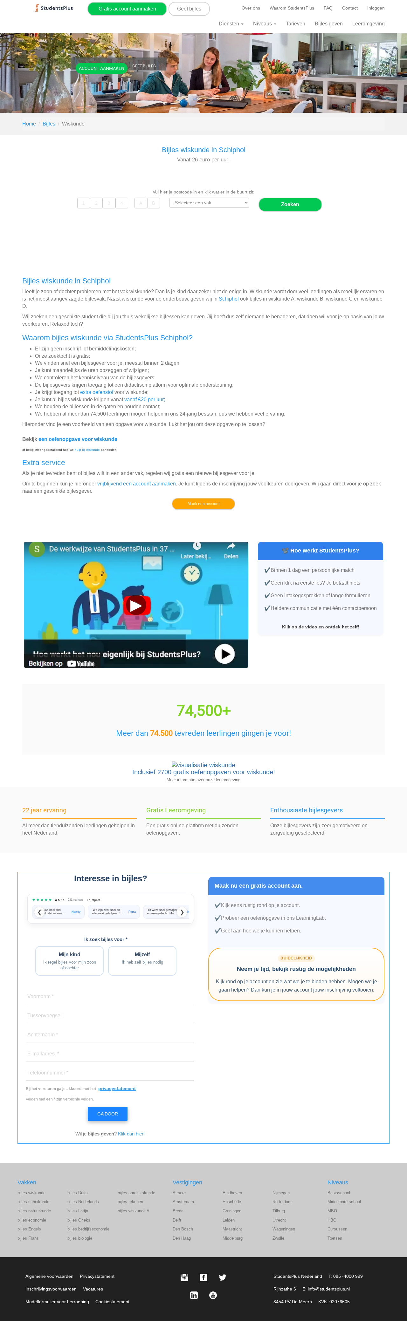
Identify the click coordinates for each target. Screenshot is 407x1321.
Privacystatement (97, 1276)
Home (29, 123)
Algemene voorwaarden (49, 1276)
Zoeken (290, 204)
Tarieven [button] (295, 23)
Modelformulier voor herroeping (57, 1301)
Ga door (107, 1113)
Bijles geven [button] (329, 23)
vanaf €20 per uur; (144, 399)
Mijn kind (69, 961)
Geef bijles (189, 8)
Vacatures (93, 1288)
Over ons (251, 7)
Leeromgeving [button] (368, 23)
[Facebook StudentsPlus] (203, 1277)
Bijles (49, 123)
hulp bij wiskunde (87, 449)
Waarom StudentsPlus (292, 7)
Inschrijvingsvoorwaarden (51, 1288)
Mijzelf (142, 958)
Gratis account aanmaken (127, 8)
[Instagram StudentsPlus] (184, 1277)
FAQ (328, 7)
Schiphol (229, 298)
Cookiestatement (112, 1301)
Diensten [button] (229, 23)
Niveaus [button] (263, 23)
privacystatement (117, 1088)
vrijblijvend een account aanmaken (136, 483)
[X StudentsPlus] (222, 1277)
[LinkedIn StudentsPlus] (194, 1295)
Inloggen (376, 7)
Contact (350, 7)
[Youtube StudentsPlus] (213, 1295)
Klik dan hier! (131, 1133)
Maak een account (203, 504)
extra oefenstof (96, 392)
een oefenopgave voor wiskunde (77, 439)
